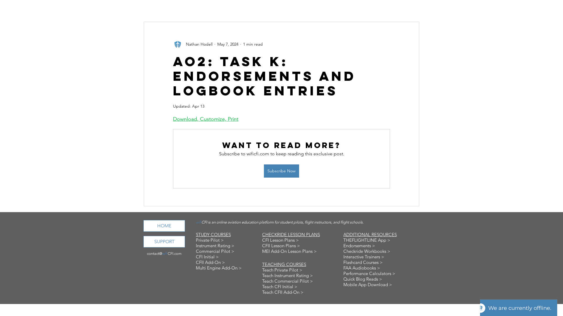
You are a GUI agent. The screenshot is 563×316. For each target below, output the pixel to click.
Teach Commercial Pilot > (287, 281)
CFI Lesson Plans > (280, 240)
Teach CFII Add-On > (282, 292)
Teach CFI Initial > (279, 286)
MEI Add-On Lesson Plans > (289, 251)
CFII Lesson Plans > (281, 245)
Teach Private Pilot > (282, 270)
